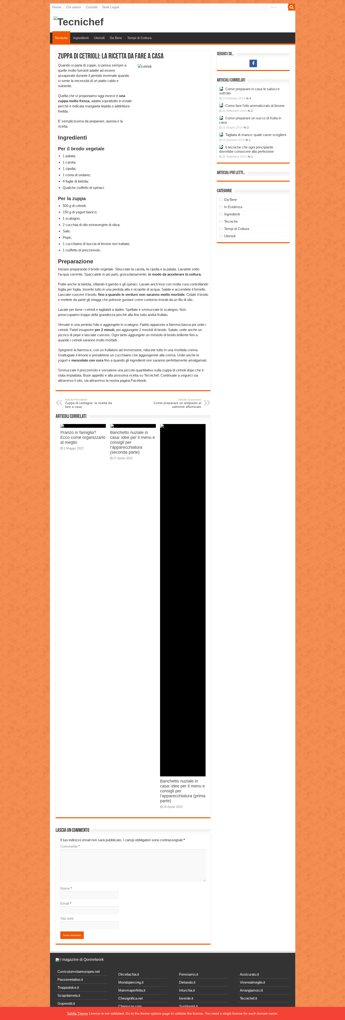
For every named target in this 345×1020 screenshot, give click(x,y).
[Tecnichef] (79, 21)
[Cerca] (291, 7)
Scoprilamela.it (69, 995)
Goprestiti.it (66, 1003)
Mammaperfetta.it (131, 990)
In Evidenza (233, 207)
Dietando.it (187, 982)
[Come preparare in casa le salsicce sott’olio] (221, 89)
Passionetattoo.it (70, 979)
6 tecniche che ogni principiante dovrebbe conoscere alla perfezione (246, 149)
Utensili (99, 38)
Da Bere (116, 38)
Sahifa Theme (77, 1013)
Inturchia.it (187, 990)
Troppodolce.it (68, 987)
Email (65, 903)
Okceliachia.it (128, 974)
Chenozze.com (130, 1006)
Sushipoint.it (188, 1006)
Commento (70, 846)
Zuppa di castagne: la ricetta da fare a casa (88, 403)
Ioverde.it (186, 998)
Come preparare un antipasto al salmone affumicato (177, 403)
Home (56, 7)
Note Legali (110, 7)
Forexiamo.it (188, 974)
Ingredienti (81, 38)
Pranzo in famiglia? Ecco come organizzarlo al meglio (82, 437)
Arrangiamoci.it (251, 990)
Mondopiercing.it (130, 982)
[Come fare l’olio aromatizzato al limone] (221, 105)
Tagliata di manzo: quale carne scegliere (255, 135)
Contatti (91, 7)
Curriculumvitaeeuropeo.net (79, 971)
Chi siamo (73, 7)
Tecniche (61, 38)
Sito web (66, 918)
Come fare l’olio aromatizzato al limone (254, 106)
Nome (66, 888)
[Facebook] (253, 63)
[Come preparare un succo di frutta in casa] (221, 118)
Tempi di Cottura (139, 38)
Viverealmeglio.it (252, 982)
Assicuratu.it (249, 974)
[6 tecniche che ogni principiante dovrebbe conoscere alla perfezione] (221, 147)
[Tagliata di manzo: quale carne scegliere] (221, 134)
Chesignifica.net (130, 998)
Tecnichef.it (248, 998)
